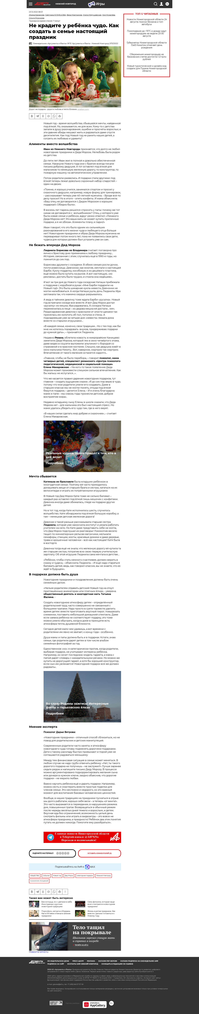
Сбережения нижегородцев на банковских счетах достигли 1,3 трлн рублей (146, 57)
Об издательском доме (58, 961)
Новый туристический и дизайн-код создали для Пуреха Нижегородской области (147, 68)
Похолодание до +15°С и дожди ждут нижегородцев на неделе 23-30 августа (146, 33)
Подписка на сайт (55, 964)
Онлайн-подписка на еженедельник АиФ (139, 961)
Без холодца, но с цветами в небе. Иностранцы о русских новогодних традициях (57, 904)
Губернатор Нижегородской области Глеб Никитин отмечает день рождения (147, 45)
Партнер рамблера (72, 1003)
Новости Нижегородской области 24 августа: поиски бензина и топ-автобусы (147, 22)
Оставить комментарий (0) (100, 853)
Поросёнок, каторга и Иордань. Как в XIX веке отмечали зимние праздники (56, 913)
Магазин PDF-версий (107, 961)
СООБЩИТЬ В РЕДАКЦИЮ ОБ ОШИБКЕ (117, 964)
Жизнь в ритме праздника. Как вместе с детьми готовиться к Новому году (101, 913)
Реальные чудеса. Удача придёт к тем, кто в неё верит (81, 455)
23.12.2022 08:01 (36, 12)
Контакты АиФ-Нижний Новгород (82, 964)
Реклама (91, 961)
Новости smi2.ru (38, 952)
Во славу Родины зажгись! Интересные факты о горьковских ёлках (77, 705)
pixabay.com (83, 109)
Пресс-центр (78, 961)
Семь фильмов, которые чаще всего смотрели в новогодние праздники (101, 904)
